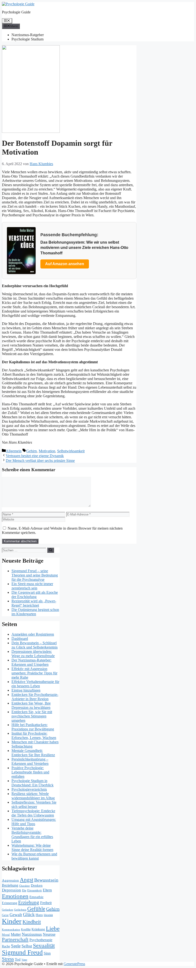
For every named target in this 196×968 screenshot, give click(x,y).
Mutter (16, 934)
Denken (37, 885)
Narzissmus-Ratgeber (27, 35)
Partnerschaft (15, 939)
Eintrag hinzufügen (25, 690)
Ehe (24, 890)
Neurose (49, 934)
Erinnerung (9, 903)
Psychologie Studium (27, 39)
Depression (11, 890)
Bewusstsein (46, 880)
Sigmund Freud (22, 952)
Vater (24, 959)
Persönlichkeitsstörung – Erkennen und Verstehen (30, 761)
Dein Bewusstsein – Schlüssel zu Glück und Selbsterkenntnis (34, 645)
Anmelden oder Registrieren (32, 634)
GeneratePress (74, 964)
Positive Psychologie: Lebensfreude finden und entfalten (30, 772)
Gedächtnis (20, 909)
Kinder (12, 921)
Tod (18, 959)
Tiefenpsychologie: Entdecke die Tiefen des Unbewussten (33, 813)
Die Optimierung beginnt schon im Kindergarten (35, 612)
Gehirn (31, 451)
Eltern (47, 890)
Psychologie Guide (16, 12)
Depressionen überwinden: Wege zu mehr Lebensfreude (33, 653)
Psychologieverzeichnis (29, 789)
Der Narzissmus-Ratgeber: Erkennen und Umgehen (31, 662)
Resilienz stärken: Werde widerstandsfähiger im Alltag (33, 796)
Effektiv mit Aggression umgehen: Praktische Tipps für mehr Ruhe (34, 673)
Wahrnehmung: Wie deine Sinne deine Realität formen (32, 847)
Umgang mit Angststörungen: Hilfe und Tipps (33, 821)
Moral (6, 934)
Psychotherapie (40, 940)
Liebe (53, 928)
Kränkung (38, 929)
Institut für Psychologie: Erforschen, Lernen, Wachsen (33, 735)
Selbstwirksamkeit (71, 451)
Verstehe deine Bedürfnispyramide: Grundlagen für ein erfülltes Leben (32, 834)
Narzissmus (32, 934)
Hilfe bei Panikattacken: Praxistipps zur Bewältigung (32, 727)
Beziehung (10, 885)
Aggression (10, 880)
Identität (48, 915)
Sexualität (44, 945)
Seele (16, 945)
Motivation (47, 451)
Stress (8, 959)
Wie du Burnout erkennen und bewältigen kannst (34, 856)
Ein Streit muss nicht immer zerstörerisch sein (32, 586)
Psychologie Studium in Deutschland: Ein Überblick (32, 783)
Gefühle (36, 909)
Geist (5, 915)
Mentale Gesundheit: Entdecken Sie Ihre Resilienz (33, 753)
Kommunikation (11, 929)
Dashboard (19, 639)
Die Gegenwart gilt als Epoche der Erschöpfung (34, 594)
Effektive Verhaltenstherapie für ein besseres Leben (35, 684)
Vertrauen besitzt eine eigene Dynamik (35, 456)
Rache (6, 946)
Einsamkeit (34, 890)
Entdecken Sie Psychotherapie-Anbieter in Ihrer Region (34, 697)
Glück (29, 914)
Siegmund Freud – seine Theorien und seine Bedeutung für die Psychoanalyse (34, 575)
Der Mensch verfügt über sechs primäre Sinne (40, 461)
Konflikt (26, 929)
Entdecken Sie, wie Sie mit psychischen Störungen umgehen (31, 716)
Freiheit (46, 903)
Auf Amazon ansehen (64, 264)
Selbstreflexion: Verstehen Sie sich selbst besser (33, 804)
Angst (26, 880)
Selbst (27, 946)
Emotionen (15, 896)
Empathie (36, 897)
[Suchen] (50, 550)
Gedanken (7, 909)
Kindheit (31, 922)
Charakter (24, 885)
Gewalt (16, 914)
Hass (39, 915)
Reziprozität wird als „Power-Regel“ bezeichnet (33, 603)
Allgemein (14, 451)
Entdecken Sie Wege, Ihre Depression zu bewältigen (31, 705)
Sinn (47, 953)
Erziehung (28, 902)
